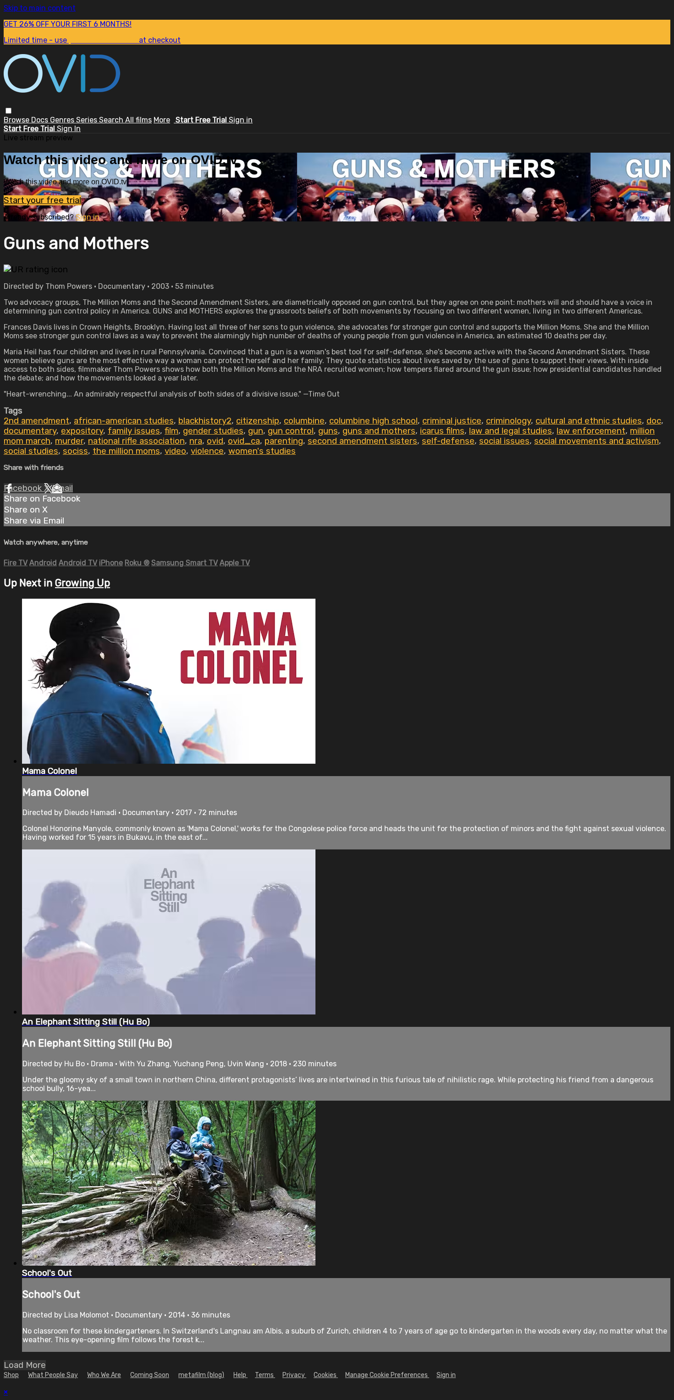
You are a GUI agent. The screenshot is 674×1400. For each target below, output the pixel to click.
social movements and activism (596, 441)
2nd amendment (36, 421)
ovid (215, 441)
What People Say (53, 1375)
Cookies (326, 1375)
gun (255, 431)
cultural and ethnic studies (589, 421)
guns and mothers (379, 431)
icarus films (442, 431)
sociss (75, 451)
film (171, 431)
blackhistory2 (205, 421)
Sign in (241, 120)
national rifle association (136, 441)
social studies (31, 451)
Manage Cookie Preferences (387, 1375)
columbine (304, 421)
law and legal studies (510, 431)
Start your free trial (42, 200)
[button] (8, 111)
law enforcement (591, 431)
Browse (17, 120)
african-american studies (124, 421)
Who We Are (104, 1375)
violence (207, 451)
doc (653, 421)
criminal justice (451, 421)
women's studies (262, 451)
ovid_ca (244, 441)
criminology (508, 421)
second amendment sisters (362, 441)
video (175, 451)
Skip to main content (40, 8)
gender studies (213, 431)
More (162, 120)
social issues (504, 441)
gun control (291, 431)
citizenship (257, 421)
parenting (284, 441)
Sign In (69, 128)
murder (69, 441)
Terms (265, 1375)
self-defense (448, 441)
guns (328, 431)
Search (112, 120)
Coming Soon (149, 1375)
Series (87, 120)
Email (62, 488)
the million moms (126, 451)
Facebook (24, 488)
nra (195, 441)
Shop (11, 1375)
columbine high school (373, 421)
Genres (63, 120)
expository (82, 431)
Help (240, 1375)
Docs (40, 120)
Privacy (294, 1375)
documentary (30, 431)
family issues (134, 431)
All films (138, 120)
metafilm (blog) (201, 1375)
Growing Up (82, 583)
